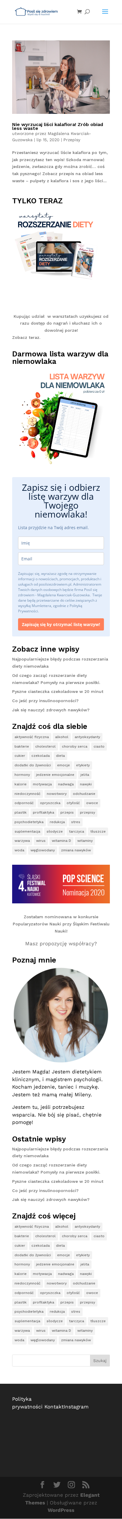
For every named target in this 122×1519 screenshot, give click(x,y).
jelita (85, 775)
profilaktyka (43, 812)
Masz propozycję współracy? (61, 943)
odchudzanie (84, 794)
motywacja (42, 784)
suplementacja (27, 831)
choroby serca (74, 746)
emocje (63, 765)
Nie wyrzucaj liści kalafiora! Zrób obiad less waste (57, 126)
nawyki (86, 784)
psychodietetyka (29, 822)
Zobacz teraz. (26, 337)
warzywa (22, 841)
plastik (21, 812)
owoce (92, 803)
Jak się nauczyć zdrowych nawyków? (50, 709)
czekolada (40, 756)
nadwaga (66, 784)
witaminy (85, 841)
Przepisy (71, 139)
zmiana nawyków (76, 850)
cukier (20, 756)
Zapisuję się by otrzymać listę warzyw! (61, 624)
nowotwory (57, 794)
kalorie (21, 784)
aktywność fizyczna (32, 737)
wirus (41, 841)
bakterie (22, 746)
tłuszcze (98, 831)
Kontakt (54, 1407)
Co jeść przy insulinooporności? (45, 700)
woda (19, 850)
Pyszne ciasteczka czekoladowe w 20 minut (57, 691)
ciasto (99, 746)
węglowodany (42, 850)
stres (75, 822)
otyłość (73, 803)
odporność (24, 803)
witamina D (61, 841)
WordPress (61, 1510)
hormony (22, 775)
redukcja (57, 822)
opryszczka (50, 803)
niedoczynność (28, 794)
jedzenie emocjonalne (55, 775)
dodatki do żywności (33, 765)
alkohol (61, 737)
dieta (60, 756)
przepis (67, 812)
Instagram (76, 1407)
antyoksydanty (87, 737)
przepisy (87, 812)
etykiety (83, 765)
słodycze (54, 831)
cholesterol (45, 746)
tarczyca (76, 831)
